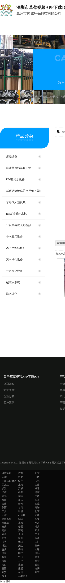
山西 (37, 477)
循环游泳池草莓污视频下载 (22, 190)
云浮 (20, 561)
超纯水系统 (13, 282)
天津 (4, 477)
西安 (4, 572)
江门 (37, 542)
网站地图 (5, 581)
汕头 (4, 542)
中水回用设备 (14, 236)
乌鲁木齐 (23, 576)
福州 (37, 526)
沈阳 (20, 519)
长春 (37, 519)
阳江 (20, 553)
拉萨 (37, 568)
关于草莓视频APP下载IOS (21, 376)
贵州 (4, 503)
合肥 (20, 526)
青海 (37, 507)
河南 (37, 492)
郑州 (37, 530)
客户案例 (9, 402)
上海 (20, 484)
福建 (37, 488)
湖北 (4, 496)
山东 (20, 492)
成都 (37, 564)
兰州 (20, 572)
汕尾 (37, 549)
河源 (4, 553)
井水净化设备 (14, 270)
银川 (4, 576)
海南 (4, 500)
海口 (4, 564)
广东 (20, 473)
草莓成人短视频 (49, 96)
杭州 (4, 526)
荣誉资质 (9, 390)
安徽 (20, 488)
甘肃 (20, 507)
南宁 (37, 561)
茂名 (20, 545)
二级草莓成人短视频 (18, 225)
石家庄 (21, 515)
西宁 (37, 572)
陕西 (4, 507)
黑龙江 (5, 484)
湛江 (4, 545)
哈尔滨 (5, 522)
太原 (37, 515)
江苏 (37, 484)
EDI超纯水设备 (15, 179)
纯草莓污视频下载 (27, 96)
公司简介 (9, 383)
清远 (37, 553)
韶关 (4, 538)
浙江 (4, 488)
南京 (37, 522)
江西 (4, 492)
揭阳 (4, 561)
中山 (20, 557)
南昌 (4, 530)
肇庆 (37, 545)
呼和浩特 (6, 519)
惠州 (4, 549)
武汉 (4, 534)
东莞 (4, 557)
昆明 (20, 568)
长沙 (20, 534)
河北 (20, 477)
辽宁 (20, 481)
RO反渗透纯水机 (16, 213)
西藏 (37, 503)
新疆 (20, 511)
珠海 (37, 538)
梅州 (20, 549)
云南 (20, 503)
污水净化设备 (14, 259)
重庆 (20, 500)
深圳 (20, 538)
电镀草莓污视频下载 (18, 167)
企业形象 (9, 396)
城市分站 (6, 473)
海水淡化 (11, 293)
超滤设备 (11, 156)
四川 (37, 500)
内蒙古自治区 (9, 481)
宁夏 (4, 511)
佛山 (20, 542)
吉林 (37, 481)
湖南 (20, 496)
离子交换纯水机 (15, 248)
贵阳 (4, 568)
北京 (37, 473)
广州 (37, 534)
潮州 (37, 557)
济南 (20, 530)
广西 (37, 496)
